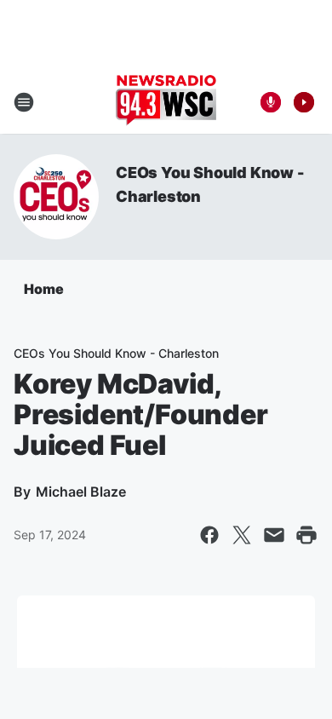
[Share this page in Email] (274, 535)
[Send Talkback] (270, 102)
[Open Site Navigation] (24, 102)
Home (44, 288)
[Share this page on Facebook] (209, 535)
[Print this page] (306, 535)
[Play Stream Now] (304, 102)
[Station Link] (166, 102)
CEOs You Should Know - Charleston (116, 353)
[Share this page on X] (242, 535)
